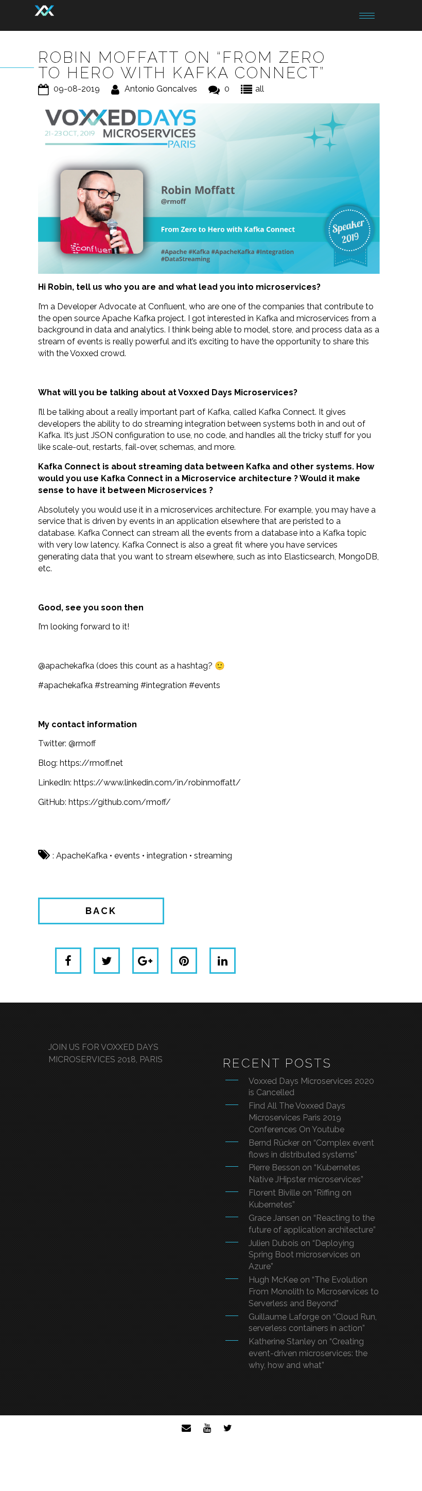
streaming (213, 856)
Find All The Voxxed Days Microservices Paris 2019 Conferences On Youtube (297, 1117)
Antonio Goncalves (161, 89)
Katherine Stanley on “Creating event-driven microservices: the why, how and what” (308, 1353)
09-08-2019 (77, 89)
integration (167, 856)
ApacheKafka (82, 856)
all (259, 89)
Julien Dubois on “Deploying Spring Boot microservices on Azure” (304, 1255)
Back (101, 910)
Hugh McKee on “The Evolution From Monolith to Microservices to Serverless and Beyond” (314, 1291)
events (127, 856)
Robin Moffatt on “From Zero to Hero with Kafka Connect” (182, 65)
